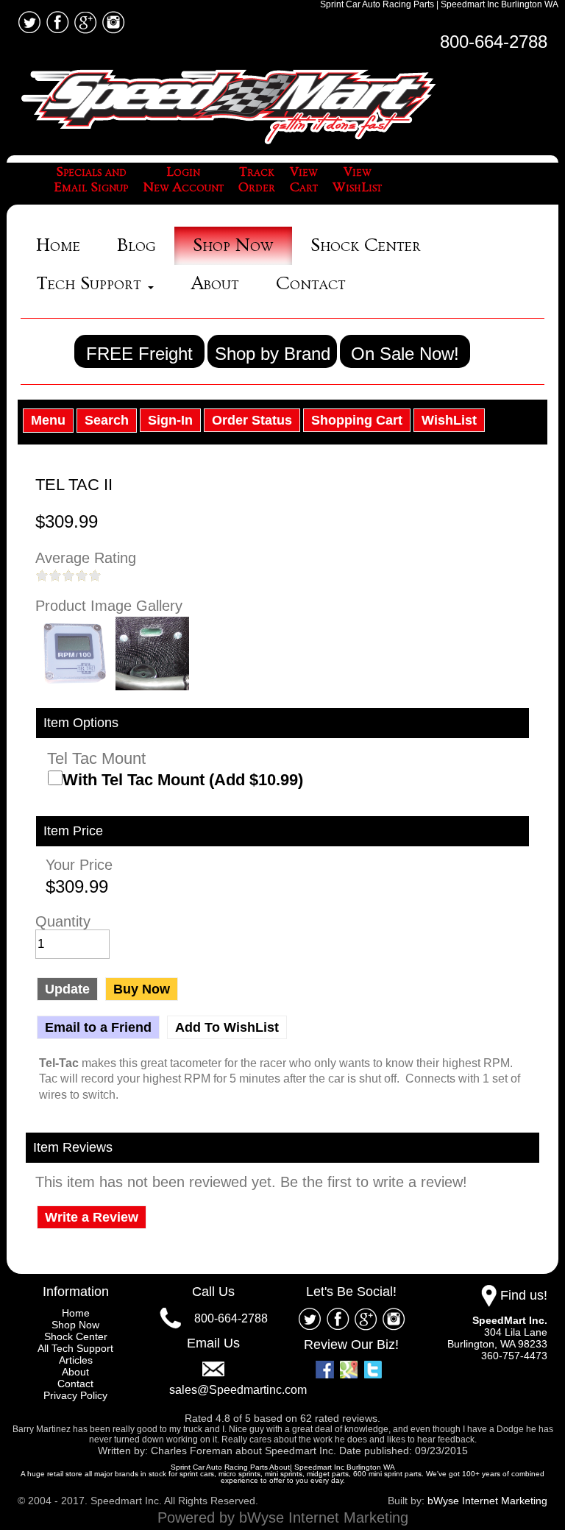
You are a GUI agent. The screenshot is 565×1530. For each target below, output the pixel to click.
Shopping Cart (356, 420)
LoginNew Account (183, 180)
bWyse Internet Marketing (487, 1500)
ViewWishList (357, 180)
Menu (48, 420)
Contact (311, 283)
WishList (449, 420)
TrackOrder (256, 180)
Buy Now (141, 989)
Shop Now (233, 245)
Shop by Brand (272, 354)
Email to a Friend (98, 1027)
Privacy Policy (75, 1395)
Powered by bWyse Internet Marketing (282, 1517)
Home (58, 245)
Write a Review (91, 1217)
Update (67, 989)
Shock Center (365, 245)
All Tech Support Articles (75, 1354)
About (215, 283)
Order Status (252, 420)
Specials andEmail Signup (91, 180)
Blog (136, 245)
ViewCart (304, 180)
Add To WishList (227, 1027)
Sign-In (170, 420)
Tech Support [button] (91, 283)
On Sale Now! (405, 354)
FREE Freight (139, 354)
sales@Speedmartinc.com (238, 1390)
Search (107, 420)
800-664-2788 (493, 42)
